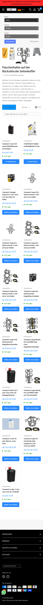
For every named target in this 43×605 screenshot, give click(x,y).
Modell (6, 33)
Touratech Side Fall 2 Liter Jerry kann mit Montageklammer (10, 392)
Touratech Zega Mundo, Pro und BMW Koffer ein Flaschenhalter (32, 392)
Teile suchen (10, 41)
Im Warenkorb (11, 161)
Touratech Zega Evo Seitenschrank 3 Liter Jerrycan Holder (10, 245)
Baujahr (6, 25)
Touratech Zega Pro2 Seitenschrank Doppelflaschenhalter (10, 342)
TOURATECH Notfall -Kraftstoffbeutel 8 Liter (32, 145)
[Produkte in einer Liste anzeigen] (40, 107)
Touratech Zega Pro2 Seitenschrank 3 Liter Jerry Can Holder (31, 194)
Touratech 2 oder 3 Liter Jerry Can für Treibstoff (10, 490)
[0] (39, 9)
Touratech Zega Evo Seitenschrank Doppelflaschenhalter (31, 293)
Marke (6, 17)
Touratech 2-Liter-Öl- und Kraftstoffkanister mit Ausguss (10, 146)
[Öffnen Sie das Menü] (3, 9)
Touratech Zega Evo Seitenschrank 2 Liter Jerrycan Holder (31, 245)
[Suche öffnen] (30, 9)
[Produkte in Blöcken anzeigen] (36, 107)
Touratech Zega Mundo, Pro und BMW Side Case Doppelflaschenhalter (32, 343)
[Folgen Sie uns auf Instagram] (3, 576)
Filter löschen (34, 41)
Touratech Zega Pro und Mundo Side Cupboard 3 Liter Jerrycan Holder (31, 442)
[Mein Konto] (34, 9)
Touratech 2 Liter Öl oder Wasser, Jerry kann (9, 441)
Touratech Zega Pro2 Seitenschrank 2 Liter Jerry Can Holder (10, 293)
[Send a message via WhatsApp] (3, 592)
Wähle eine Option (10, 212)
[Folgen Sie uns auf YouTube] (7, 576)
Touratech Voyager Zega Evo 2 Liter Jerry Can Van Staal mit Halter (10, 195)
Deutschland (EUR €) (9, 566)
